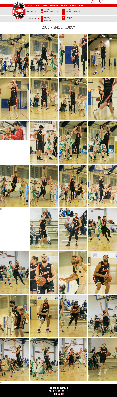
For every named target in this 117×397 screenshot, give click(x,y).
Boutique (73, 6)
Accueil (29, 6)
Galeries (64, 6)
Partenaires (54, 6)
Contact (81, 6)
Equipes (44, 6)
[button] (36, 11)
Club (37, 6)
